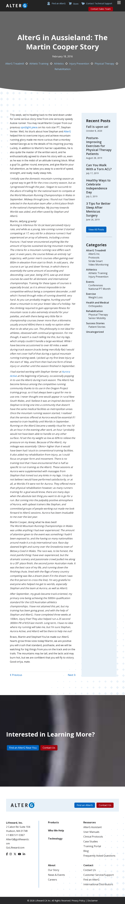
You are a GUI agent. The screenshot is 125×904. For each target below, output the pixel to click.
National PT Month (99, 289)
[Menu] (119, 2)
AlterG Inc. (94, 254)
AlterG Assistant (92, 827)
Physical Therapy (104, 63)
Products (53, 822)
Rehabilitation (63, 69)
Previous (16, 675)
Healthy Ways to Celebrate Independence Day (98, 186)
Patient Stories (96, 326)
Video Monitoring (98, 264)
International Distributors (98, 884)
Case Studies (90, 841)
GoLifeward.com (15, 847)
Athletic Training (38, 63)
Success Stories (95, 323)
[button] (96, 229)
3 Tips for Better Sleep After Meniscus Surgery (98, 209)
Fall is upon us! (97, 127)
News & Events (56, 875)
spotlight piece (29, 127)
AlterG (67, 131)
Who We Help (56, 830)
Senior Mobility (97, 318)
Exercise (91, 294)
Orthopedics (95, 306)
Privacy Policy (78, 900)
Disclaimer (92, 900)
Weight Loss (95, 297)
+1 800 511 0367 (15, 835)
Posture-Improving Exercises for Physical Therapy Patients (99, 146)
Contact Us (89, 870)
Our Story (53, 870)
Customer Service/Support (98, 875)
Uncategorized (95, 332)
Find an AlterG (91, 879)
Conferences (95, 285)
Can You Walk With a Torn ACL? (99, 167)
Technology (55, 838)
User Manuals (91, 832)
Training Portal (92, 846)
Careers (52, 879)
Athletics (59, 63)
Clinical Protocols (93, 836)
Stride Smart (95, 261)
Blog (86, 851)
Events (90, 281)
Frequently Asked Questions (99, 855)
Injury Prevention (79, 63)
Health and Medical (97, 302)
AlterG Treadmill (14, 63)
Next (71, 675)
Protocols (93, 257)
